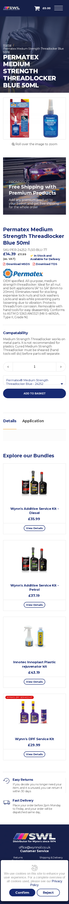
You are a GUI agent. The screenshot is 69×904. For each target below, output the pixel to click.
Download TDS (46, 264)
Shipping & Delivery (51, 857)
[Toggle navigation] (58, 8)
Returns (18, 857)
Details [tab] (9, 421)
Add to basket (35, 393)
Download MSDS (18, 264)
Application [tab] (33, 421)
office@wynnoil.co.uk (34, 847)
